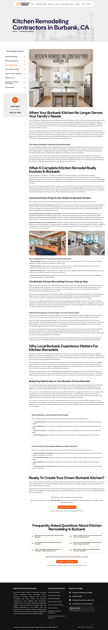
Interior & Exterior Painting (13, 73)
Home (32, 4)
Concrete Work (9, 87)
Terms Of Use (89, 627)
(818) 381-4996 (15, 113)
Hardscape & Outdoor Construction (11, 82)
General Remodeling (41, 4)
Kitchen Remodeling (11, 65)
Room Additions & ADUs (12, 69)
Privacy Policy (80, 627)
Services (77, 4)
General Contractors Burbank (22, 627)
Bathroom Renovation (11, 61)
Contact (88, 4)
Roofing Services (10, 78)
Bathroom (51, 4)
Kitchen (57, 4)
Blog (83, 4)
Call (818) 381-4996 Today (66, 507)
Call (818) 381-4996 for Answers (66, 561)
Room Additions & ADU (67, 4)
